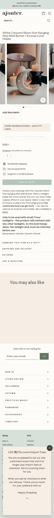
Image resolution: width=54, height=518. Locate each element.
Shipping (6, 150)
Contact (30, 441)
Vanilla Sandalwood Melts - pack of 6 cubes (23, 127)
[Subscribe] (44, 356)
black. (5, 212)
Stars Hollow (7, 445)
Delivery (30, 445)
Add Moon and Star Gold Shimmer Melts (25, 136)
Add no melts (11, 118)
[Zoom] (43, 100)
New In (5, 441)
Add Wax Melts (10, 112)
